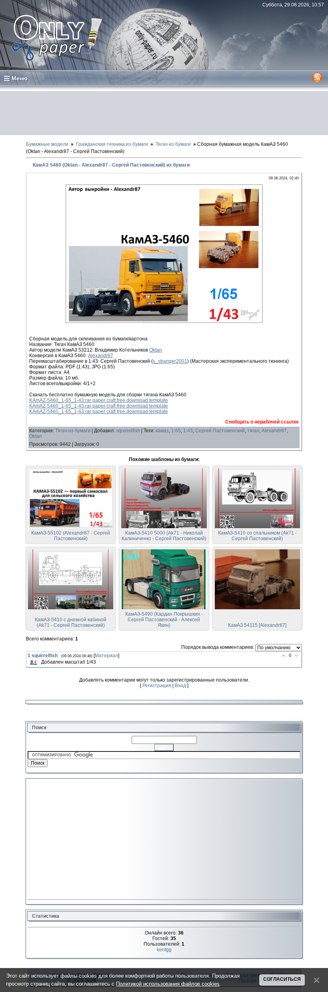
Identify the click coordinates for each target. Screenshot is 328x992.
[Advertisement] (164, 113)
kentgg (164, 949)
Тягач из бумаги (72, 430)
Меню (20, 78)
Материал (106, 655)
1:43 (188, 430)
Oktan (155, 350)
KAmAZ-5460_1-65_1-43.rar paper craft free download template (98, 400)
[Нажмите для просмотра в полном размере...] (164, 322)
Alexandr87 (100, 355)
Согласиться (282, 979)
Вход (180, 685)
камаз (162, 430)
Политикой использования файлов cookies (168, 984)
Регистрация (156, 685)
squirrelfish (128, 430)
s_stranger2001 (170, 361)
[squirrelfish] (34, 662)
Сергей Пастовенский (220, 430)
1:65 (176, 430)
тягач (253, 430)
